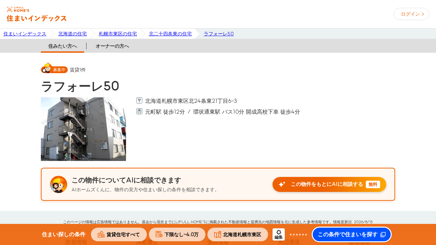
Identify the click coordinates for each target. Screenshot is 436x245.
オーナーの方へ (112, 46)
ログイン (410, 14)
